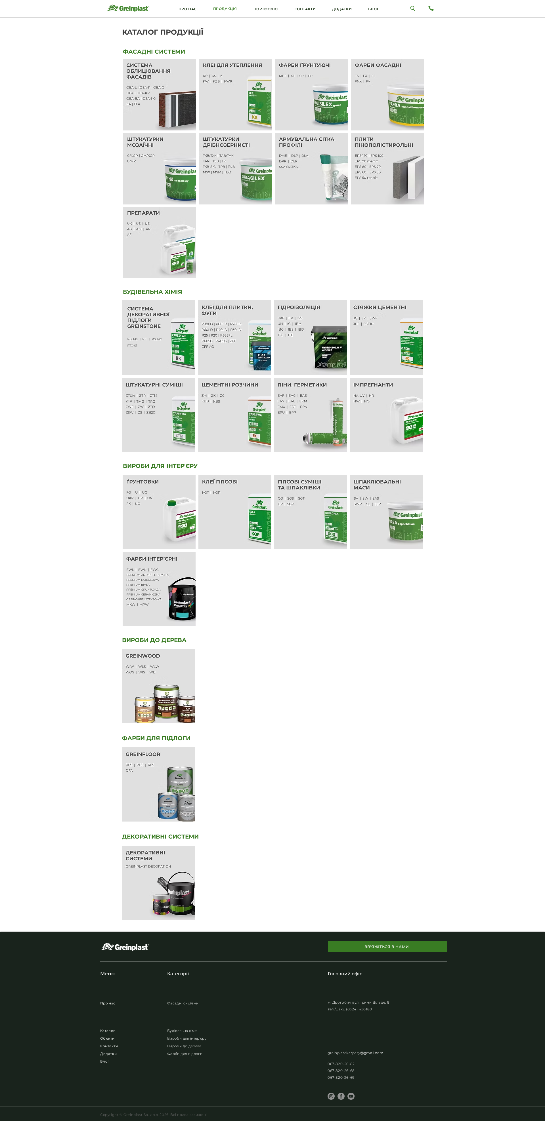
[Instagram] (331, 1096)
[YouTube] (351, 1096)
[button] (342, 8)
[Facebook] (341, 1096)
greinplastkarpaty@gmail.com (355, 1053)
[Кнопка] (413, 8)
